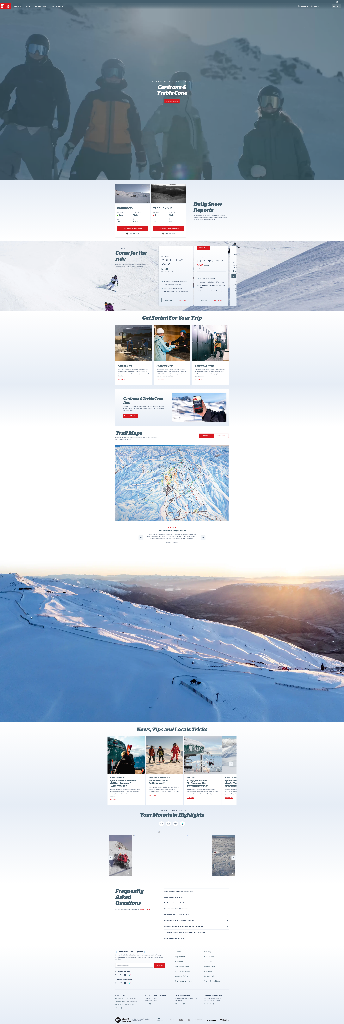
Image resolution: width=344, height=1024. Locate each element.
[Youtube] (175, 823)
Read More (190, 538)
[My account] (328, 6)
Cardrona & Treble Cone (143, 1019)
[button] (323, 6)
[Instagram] (168, 823)
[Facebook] (161, 823)
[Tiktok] (182, 823)
